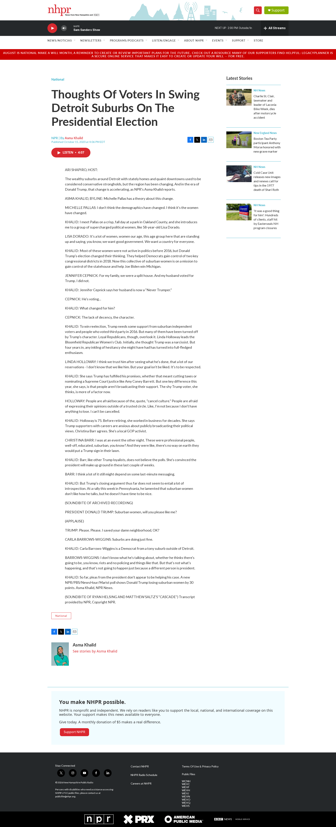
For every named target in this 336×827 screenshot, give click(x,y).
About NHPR (194, 40)
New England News (265, 133)
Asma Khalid (74, 138)
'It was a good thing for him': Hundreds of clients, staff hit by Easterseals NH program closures (266, 219)
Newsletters (91, 40)
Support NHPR (74, 732)
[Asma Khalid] (60, 654)
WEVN (186, 796)
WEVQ (186, 802)
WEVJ (185, 793)
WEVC (186, 784)
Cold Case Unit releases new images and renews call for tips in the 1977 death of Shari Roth (267, 181)
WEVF (185, 787)
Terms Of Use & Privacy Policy (200, 766)
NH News (259, 90)
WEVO (186, 799)
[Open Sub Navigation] (74, 40)
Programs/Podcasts (127, 40)
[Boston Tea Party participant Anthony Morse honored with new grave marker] (239, 139)
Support (278, 10)
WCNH (186, 781)
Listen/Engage (164, 40)
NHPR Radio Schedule (144, 775)
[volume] (64, 28)
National (57, 79)
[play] (52, 28)
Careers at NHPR (141, 783)
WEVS (186, 805)
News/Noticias (59, 40)
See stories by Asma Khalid (95, 651)
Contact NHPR (140, 766)
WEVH (186, 790)
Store (258, 40)
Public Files (188, 774)
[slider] (70, 28)
